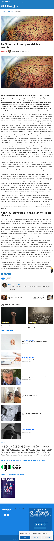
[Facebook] (2, 274)
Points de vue (5, 322)
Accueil (4, 11)
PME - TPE (42, 452)
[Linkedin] (7, 274)
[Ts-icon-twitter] (39, 524)
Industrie (43, 449)
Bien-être (11, 446)
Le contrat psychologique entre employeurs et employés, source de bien (35, 359)
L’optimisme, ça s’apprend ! (29, 395)
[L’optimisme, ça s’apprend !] (11, 395)
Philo (38, 452)
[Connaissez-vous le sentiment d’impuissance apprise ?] (11, 431)
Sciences (21, 455)
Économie (10, 11)
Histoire (38, 449)
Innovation (49, 449)
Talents (35, 455)
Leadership (14, 452)
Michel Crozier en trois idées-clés (31, 413)
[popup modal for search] (51, 6)
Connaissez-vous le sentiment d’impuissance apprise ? (37, 431)
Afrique (3, 446)
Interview (3, 452)
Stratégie (30, 455)
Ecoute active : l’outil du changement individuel (35, 341)
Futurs (27, 449)
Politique (9, 278)
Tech (40, 455)
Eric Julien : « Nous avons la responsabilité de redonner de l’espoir (35, 377)
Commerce (21, 446)
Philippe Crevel (15, 51)
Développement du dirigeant (36, 322)
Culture (33, 446)
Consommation (27, 446)
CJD (16, 446)
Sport (26, 455)
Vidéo (48, 455)
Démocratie (39, 446)
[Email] (10, 274)
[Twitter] (5, 274)
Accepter (25, 537)
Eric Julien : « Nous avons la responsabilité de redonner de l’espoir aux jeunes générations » (18, 2)
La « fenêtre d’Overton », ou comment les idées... (39, 326)
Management (20, 452)
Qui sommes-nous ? (12, 536)
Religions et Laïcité (14, 455)
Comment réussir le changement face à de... (13, 325)
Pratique (3, 455)
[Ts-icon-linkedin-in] (5, 515)
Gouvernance (32, 449)
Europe (3, 449)
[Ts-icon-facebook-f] (8, 515)
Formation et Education (15, 449)
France (23, 449)
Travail (44, 455)
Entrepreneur (45, 446)
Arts (7, 446)
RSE (22, 375)
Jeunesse (8, 452)
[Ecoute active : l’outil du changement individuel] (11, 342)
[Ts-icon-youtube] (44, 524)
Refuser (36, 537)
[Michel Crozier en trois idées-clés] (11, 413)
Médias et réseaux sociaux (30, 452)
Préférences (47, 537)
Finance (7, 449)
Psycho (8, 455)
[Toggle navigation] (17, 6)
